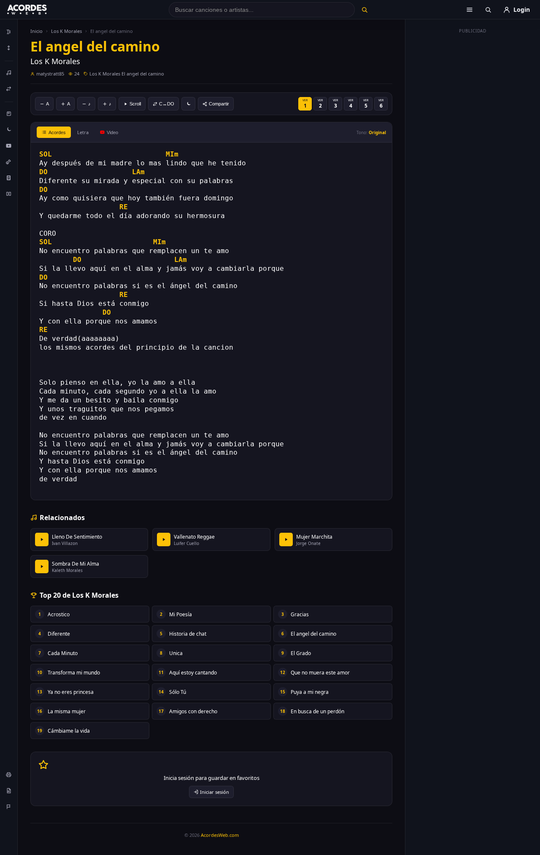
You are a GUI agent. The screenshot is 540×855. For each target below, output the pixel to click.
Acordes (57, 132)
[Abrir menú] (470, 10)
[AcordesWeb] (37, 9)
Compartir (219, 103)
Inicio (36, 31)
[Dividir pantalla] (9, 193)
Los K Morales (66, 31)
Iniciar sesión (214, 792)
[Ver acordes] (9, 177)
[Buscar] (364, 9)
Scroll (135, 103)
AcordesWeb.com (220, 835)
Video (112, 132)
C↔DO (166, 103)
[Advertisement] (473, 163)
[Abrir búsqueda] (488, 10)
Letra (83, 132)
